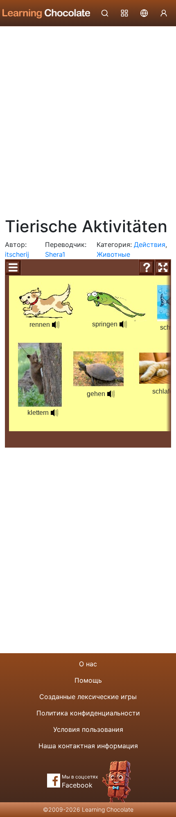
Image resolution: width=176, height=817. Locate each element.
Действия (149, 244)
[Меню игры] (13, 267)
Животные (113, 254)
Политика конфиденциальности (88, 713)
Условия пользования (88, 729)
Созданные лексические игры (88, 697)
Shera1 (55, 254)
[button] (56, 325)
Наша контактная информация (88, 746)
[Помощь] (146, 267)
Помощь (88, 680)
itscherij (17, 254)
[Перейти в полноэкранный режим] (163, 267)
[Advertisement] (88, 119)
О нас (88, 664)
